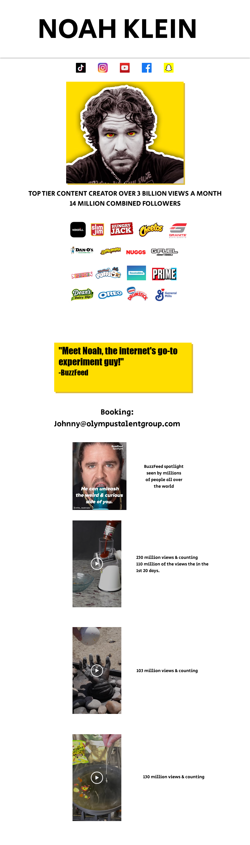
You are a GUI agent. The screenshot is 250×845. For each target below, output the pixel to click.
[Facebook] (147, 68)
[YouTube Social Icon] (125, 68)
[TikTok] (81, 68)
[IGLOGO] (103, 68)
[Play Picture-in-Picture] (119, 503)
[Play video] (97, 564)
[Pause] (79, 503)
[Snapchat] (169, 68)
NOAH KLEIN (118, 29)
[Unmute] (87, 503)
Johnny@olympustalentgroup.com (117, 424)
